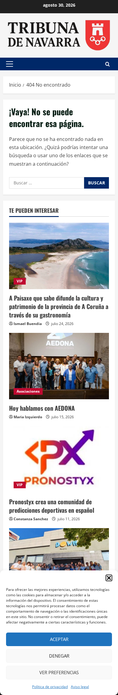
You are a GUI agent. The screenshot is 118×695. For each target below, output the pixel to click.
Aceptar (59, 639)
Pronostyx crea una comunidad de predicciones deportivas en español (51, 506)
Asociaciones (28, 391)
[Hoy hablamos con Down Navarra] (59, 561)
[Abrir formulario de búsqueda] (107, 64)
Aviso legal (80, 686)
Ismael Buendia (28, 323)
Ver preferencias (59, 672)
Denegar (59, 656)
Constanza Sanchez (31, 518)
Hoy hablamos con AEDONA (42, 408)
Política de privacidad (50, 686)
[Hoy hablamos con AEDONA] (59, 366)
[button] (109, 578)
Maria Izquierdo (28, 416)
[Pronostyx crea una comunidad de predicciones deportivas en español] (59, 459)
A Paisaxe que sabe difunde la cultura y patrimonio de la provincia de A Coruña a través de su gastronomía (58, 306)
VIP (20, 281)
